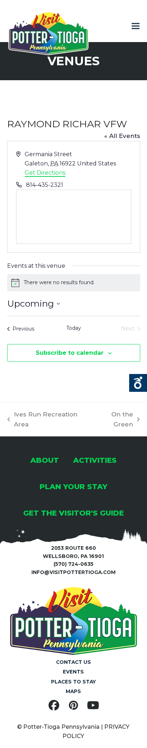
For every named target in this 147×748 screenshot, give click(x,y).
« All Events (122, 135)
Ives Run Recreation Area (42, 420)
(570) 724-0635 (73, 564)
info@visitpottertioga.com (73, 572)
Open (138, 383)
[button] (136, 26)
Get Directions (45, 172)
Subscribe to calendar (69, 352)
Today (73, 328)
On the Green (113, 420)
